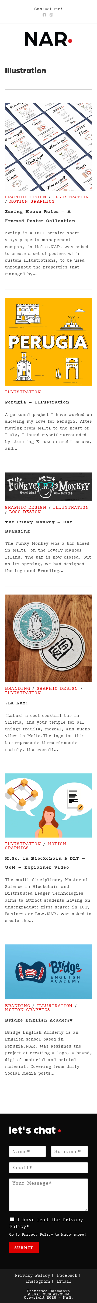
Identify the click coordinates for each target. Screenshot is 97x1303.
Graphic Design (25, 196)
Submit (23, 1247)
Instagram (38, 1281)
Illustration (71, 196)
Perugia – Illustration (37, 402)
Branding (17, 688)
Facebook (67, 1275)
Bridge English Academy (38, 1020)
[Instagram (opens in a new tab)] (51, 14)
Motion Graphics (31, 201)
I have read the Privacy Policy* (46, 1223)
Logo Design (25, 511)
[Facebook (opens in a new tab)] (45, 14)
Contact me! (48, 8)
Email (64, 1281)
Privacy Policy (37, 1234)
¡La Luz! (17, 703)
